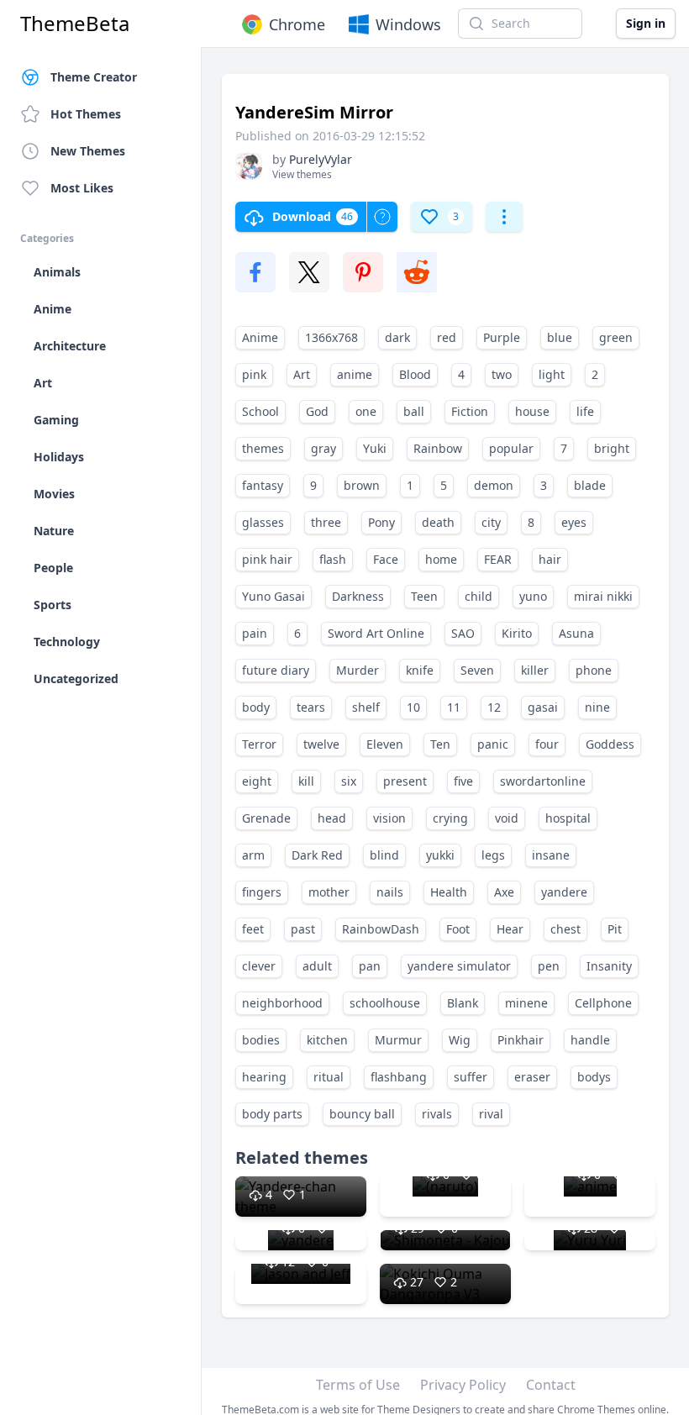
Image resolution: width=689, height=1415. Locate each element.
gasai (543, 707)
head (332, 818)
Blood (415, 374)
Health (448, 892)
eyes (573, 522)
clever (259, 966)
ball (413, 411)
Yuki (375, 448)
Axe (504, 892)
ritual (328, 1077)
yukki (440, 855)
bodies (261, 1040)
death (438, 522)
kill (306, 781)
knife (420, 670)
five (463, 781)
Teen (424, 596)
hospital (568, 818)
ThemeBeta (74, 23)
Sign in (645, 23)
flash (332, 559)
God (317, 411)
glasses (263, 522)
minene (526, 1003)
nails (389, 892)
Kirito (517, 633)
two (502, 374)
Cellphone (603, 1003)
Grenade (266, 818)
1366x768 (331, 337)
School (260, 411)
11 (453, 707)
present (405, 781)
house (532, 411)
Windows (408, 24)
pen (549, 966)
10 (413, 707)
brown (362, 485)
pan (370, 966)
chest (565, 929)
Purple (501, 337)
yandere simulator (459, 966)
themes (263, 448)
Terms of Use (358, 1385)
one (365, 411)
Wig (460, 1040)
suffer (470, 1077)
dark (397, 337)
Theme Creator (93, 77)
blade (590, 485)
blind (384, 855)
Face (385, 559)
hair (550, 559)
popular (511, 448)
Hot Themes (85, 114)
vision (389, 818)
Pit (614, 929)
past (303, 929)
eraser (532, 1077)
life (585, 411)
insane (551, 855)
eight (256, 781)
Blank (462, 1003)
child (478, 596)
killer (535, 670)
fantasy (262, 485)
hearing (264, 1077)
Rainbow (437, 448)
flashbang (399, 1077)
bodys (594, 1077)
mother (329, 892)
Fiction (469, 411)
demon (493, 485)
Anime (260, 337)
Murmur (398, 1040)
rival (491, 1114)
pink (254, 374)
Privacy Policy (463, 1385)
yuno (533, 596)
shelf (366, 707)
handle (590, 1040)
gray (323, 448)
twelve (321, 744)
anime (354, 374)
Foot (458, 929)
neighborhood (282, 1003)
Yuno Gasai (273, 596)
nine (597, 707)
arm (253, 855)
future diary (275, 670)
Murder (357, 670)
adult (317, 966)
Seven (477, 670)
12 (494, 707)
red (446, 337)
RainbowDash (380, 929)
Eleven (384, 744)
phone (594, 670)
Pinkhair (520, 1040)
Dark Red (317, 855)
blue (559, 337)
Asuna (576, 633)
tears (311, 707)
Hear (510, 929)
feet (253, 929)
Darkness (358, 596)
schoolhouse (385, 1003)
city (491, 522)
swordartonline (543, 781)
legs (493, 855)
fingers (261, 892)
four (547, 744)
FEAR (498, 559)
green (616, 337)
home (441, 559)
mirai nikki (603, 596)
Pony (381, 522)
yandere (564, 892)
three (326, 522)
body (256, 707)
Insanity (609, 966)
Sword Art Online (376, 633)
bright (611, 448)
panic (492, 744)
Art (301, 374)
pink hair (267, 559)
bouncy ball (362, 1114)
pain (254, 633)
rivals (437, 1114)
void (506, 818)
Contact (551, 1385)
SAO (463, 633)
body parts (272, 1114)
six (348, 781)
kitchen (327, 1040)
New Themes (87, 151)
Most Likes (81, 188)
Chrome (297, 24)
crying (450, 818)
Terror (259, 744)
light (552, 374)
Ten (440, 744)
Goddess (610, 744)
